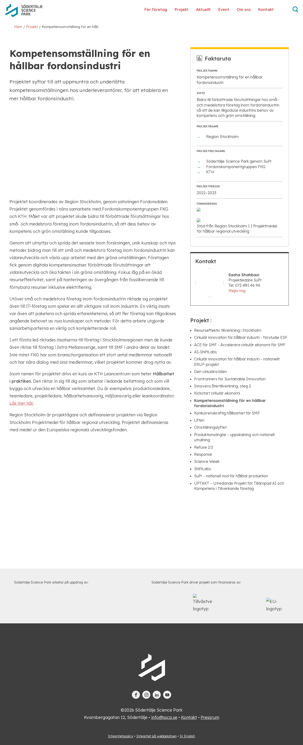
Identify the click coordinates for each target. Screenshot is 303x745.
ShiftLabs (202, 468)
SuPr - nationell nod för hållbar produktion (231, 476)
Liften (199, 420)
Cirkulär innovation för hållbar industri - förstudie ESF (240, 337)
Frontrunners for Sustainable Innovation (230, 379)
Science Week (206, 461)
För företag (155, 9)
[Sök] (295, 11)
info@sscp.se (164, 717)
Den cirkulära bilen (210, 371)
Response (203, 454)
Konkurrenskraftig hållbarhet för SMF (227, 413)
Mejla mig (236, 290)
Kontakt (266, 9)
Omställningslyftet (210, 427)
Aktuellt (203, 9)
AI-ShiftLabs (205, 352)
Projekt (181, 9)
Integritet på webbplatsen (156, 736)
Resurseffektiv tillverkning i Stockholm (227, 330)
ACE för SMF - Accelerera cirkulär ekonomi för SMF (239, 344)
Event (223, 9)
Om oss (244, 9)
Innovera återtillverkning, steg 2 (222, 386)
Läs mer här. (21, 403)
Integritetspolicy (120, 736)
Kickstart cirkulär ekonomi (217, 393)
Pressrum (210, 717)
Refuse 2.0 (203, 447)
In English (187, 736)
